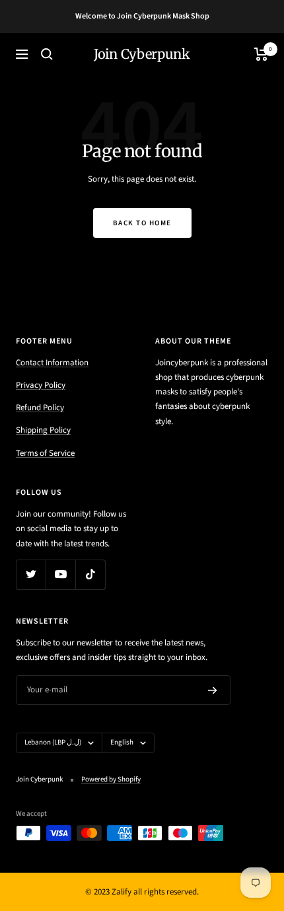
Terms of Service (45, 453)
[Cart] (261, 54)
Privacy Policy (40, 385)
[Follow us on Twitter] (31, 574)
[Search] (47, 54)
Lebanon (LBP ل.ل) (52, 742)
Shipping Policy (43, 430)
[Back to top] (247, 824)
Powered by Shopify (111, 779)
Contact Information (52, 363)
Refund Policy (40, 408)
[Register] (212, 690)
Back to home (142, 223)
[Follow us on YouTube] (60, 574)
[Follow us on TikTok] (90, 574)
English (121, 742)
